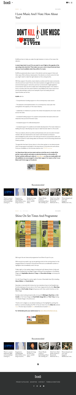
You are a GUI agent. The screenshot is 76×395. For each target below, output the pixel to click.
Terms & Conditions (53, 382)
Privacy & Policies (22, 382)
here (16, 306)
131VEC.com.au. (47, 148)
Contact (41, 382)
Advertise (33, 382)
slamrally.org (40, 156)
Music (17, 9)
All (21, 9)
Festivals (25, 211)
